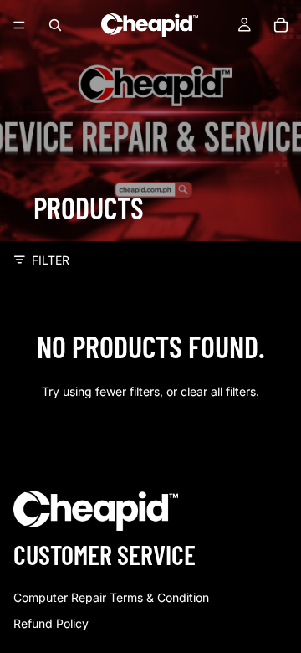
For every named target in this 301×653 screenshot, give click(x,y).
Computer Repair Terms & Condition (111, 597)
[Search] (55, 25)
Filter (50, 260)
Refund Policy (51, 623)
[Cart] (281, 25)
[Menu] (19, 25)
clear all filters (218, 391)
